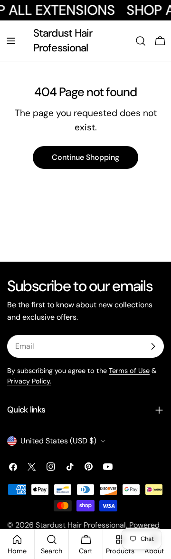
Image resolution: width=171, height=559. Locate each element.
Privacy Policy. (29, 381)
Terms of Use (129, 370)
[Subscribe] (153, 346)
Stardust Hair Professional (62, 40)
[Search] (140, 40)
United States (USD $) (58, 441)
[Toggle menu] (10, 40)
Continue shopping (85, 157)
